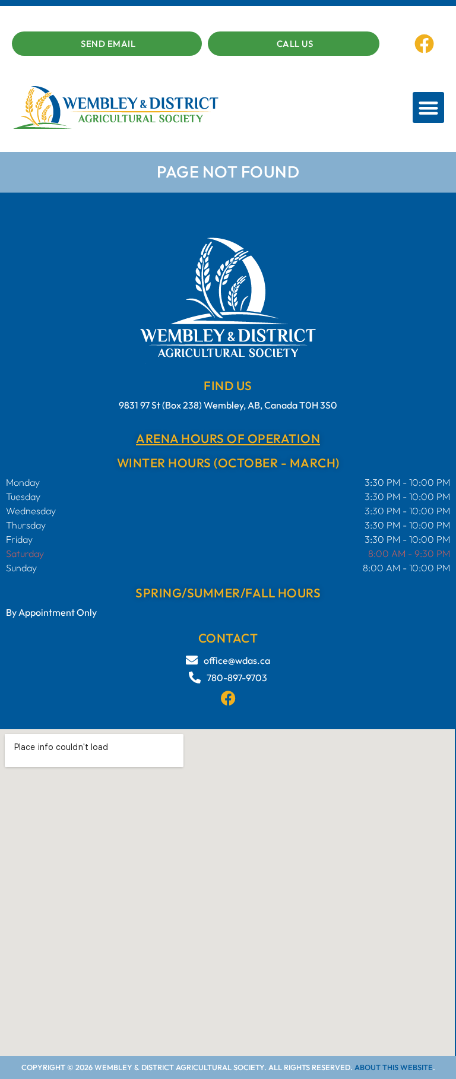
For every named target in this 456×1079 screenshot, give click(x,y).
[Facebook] (424, 43)
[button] (428, 108)
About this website (393, 1067)
